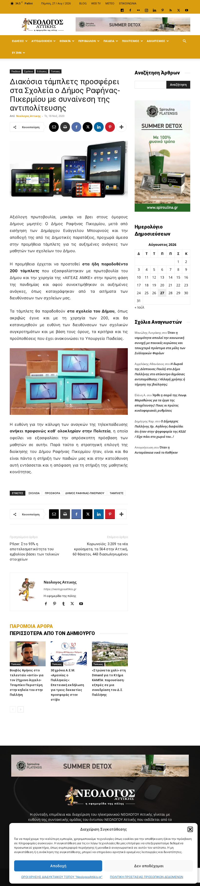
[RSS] (170, 10)
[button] (190, 829)
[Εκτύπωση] (65, 127)
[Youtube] (186, 10)
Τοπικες (55, 71)
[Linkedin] (154, 10)
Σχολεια (28, 71)
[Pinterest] (162, 10)
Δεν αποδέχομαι (148, 866)
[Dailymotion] (122, 10)
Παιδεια (108, 41)
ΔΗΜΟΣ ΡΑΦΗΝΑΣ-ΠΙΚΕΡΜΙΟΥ (84, 493)
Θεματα (65, 41)
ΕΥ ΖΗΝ (16, 52)
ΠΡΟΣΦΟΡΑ (52, 493)
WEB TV (96, 3)
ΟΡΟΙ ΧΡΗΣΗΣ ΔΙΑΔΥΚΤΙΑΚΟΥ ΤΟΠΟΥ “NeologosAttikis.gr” (61, 877)
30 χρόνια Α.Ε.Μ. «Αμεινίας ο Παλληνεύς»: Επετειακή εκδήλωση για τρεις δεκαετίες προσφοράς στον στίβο (67, 684)
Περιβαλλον (87, 41)
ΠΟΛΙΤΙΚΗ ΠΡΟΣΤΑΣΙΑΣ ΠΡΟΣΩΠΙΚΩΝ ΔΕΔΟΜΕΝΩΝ (146, 877)
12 (154, 277)
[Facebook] (130, 10)
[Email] (54, 127)
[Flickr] (138, 10)
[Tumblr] (65, 604)
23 (186, 285)
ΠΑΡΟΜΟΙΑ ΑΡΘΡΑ (31, 626)
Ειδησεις (18, 41)
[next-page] (21, 709)
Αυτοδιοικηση (41, 41)
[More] (121, 127)
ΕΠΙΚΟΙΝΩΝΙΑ (127, 3)
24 (139, 293)
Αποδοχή (58, 866)
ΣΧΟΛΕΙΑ (34, 493)
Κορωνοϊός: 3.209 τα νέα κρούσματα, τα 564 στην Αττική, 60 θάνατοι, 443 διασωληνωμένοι (100, 549)
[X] (178, 10)
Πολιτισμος (130, 41)
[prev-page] (13, 709)
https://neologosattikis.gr (60, 589)
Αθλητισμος (156, 41)
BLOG (83, 3)
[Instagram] (146, 10)
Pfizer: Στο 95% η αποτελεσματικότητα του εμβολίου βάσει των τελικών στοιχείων (34, 552)
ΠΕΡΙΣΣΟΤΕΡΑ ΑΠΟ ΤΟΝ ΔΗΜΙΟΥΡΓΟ (52, 633)
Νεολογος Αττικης (28, 116)
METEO (109, 3)
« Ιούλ (139, 307)
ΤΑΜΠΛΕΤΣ (116, 493)
